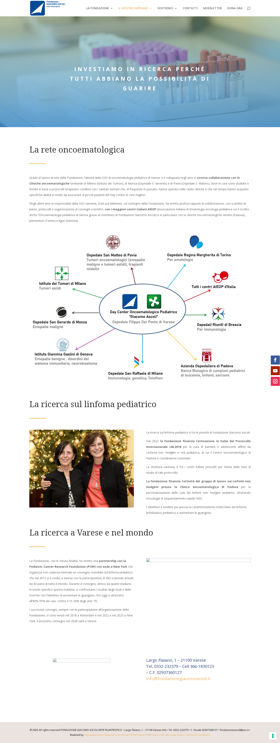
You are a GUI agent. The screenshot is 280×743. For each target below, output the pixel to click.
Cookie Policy (177, 735)
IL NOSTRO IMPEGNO (133, 8)
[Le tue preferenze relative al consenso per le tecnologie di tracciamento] (273, 736)
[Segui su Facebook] (275, 360)
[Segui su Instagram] (275, 381)
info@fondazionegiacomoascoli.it (178, 678)
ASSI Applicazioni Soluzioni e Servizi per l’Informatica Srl (116, 735)
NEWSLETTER (212, 8)
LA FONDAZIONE (97, 8)
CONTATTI (190, 8)
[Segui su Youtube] (275, 370)
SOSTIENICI (165, 8)
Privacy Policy (158, 735)
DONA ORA (234, 8)
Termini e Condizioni (198, 735)
